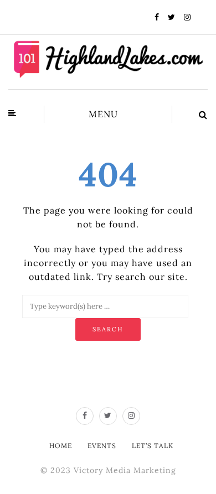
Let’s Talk (152, 445)
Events (102, 445)
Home (60, 445)
